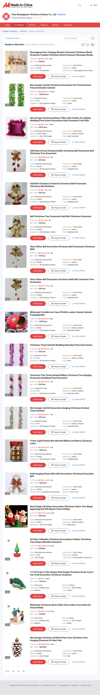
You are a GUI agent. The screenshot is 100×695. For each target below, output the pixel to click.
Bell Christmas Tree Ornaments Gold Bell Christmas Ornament (60, 216)
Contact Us (68, 25)
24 (13, 671)
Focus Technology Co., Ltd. (34, 685)
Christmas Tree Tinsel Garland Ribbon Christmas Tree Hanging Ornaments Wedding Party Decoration (61, 376)
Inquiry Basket (79, 76)
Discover (55, 25)
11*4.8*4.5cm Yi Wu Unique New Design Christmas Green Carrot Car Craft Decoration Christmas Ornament (61, 573)
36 (18, 671)
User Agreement (63, 685)
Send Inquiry (38, 76)
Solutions (44, 25)
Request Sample (60, 76)
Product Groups (13, 38)
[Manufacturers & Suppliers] (17, 5)
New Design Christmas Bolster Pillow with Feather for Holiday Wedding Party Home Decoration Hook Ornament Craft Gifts (60, 119)
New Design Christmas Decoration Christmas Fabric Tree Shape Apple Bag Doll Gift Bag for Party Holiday (61, 507)
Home (7, 25)
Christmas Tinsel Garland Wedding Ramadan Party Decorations (61, 345)
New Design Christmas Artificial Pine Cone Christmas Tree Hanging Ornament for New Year (59, 639)
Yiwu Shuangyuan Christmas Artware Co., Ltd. (34, 14)
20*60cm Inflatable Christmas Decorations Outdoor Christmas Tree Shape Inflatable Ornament (60, 540)
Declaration (75, 685)
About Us (32, 25)
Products (20, 25)
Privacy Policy (86, 685)
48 (24, 671)
